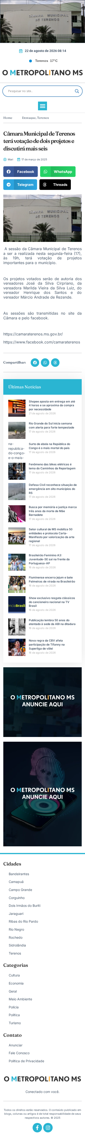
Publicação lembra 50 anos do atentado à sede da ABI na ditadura (52, 622)
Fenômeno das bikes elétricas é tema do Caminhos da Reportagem (52, 466)
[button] (42, 106)
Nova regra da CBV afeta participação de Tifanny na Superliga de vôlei (47, 644)
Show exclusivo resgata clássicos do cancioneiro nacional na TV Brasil (52, 602)
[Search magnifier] (77, 91)
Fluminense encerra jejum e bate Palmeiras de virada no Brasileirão (52, 579)
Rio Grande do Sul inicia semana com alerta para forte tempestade (51, 425)
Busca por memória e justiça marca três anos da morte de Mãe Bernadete (53, 511)
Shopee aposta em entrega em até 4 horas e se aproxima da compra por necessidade (52, 405)
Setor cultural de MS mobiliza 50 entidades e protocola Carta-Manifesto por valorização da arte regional (51, 535)
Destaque (29, 118)
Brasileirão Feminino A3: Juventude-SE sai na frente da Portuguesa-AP (49, 559)
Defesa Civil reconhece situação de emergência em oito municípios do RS (53, 489)
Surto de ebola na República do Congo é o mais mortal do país (49, 446)
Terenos (43, 118)
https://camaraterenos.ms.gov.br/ (33, 334)
